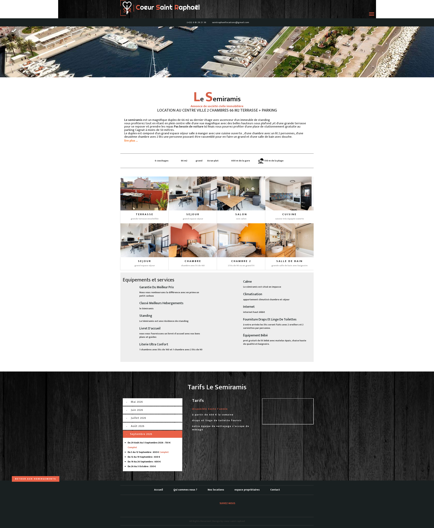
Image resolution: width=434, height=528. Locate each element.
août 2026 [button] (137, 426)
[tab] (152, 401)
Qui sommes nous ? (185, 490)
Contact (275, 490)
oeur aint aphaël (167, 7)
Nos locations (216, 490)
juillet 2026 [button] (138, 418)
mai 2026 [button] (137, 401)
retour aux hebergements (35, 479)
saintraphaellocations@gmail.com (230, 22)
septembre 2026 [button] (141, 434)
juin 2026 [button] (137, 410)
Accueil (158, 490)
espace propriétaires (247, 490)
